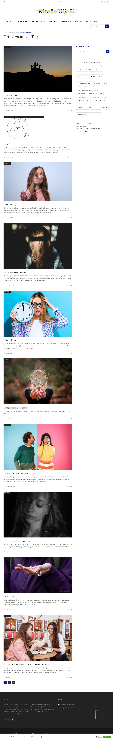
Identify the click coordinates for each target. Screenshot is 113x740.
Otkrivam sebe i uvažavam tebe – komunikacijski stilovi (27, 664)
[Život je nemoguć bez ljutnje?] (38, 381)
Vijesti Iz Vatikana (83, 104)
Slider (93, 86)
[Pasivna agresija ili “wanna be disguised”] (38, 447)
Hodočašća (81, 69)
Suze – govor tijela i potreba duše (17, 541)
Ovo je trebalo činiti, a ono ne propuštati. (88, 128)
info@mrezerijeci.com (66, 704)
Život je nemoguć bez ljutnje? (16, 407)
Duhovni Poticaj (95, 66)
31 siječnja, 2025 (9, 217)
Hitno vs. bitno (10, 340)
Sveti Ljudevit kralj (82, 131)
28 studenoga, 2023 (10, 486)
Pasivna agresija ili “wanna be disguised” (21, 473)
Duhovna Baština (96, 62)
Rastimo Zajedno (82, 86)
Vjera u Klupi (96, 104)
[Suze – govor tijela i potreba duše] (38, 515)
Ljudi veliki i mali (95, 73)
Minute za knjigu (95, 76)
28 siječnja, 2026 (9, 157)
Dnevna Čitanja (82, 62)
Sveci (96, 90)
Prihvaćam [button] (107, 737)
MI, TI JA (78, 121)
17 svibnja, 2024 (9, 418)
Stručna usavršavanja (84, 90)
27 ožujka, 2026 (9, 110)
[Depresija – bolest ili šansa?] (38, 246)
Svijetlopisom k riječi (95, 93)
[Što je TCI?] (38, 128)
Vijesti (105, 97)
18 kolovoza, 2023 (9, 609)
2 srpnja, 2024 (8, 353)
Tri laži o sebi (9, 596)
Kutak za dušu (82, 73)
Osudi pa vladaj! (10, 204)
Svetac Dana (81, 93)
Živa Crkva (81, 114)
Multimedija (90, 79)
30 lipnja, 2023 (8, 677)
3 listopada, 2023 (9, 551)
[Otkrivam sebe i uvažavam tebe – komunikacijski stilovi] (38, 638)
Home (5, 32)
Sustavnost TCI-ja (11, 95)
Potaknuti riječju (99, 83)
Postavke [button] (99, 737)
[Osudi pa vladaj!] (38, 181)
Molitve (80, 79)
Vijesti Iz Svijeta (98, 100)
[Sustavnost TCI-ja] (38, 69)
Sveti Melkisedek (81, 126)
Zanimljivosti (93, 107)
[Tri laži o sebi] (38, 575)
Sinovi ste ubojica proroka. (84, 123)
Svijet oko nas (82, 97)
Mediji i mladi (82, 76)
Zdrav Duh (7, 47)
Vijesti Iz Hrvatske (83, 100)
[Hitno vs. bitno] (38, 314)
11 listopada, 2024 (9, 285)
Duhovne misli (82, 66)
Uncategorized (94, 97)
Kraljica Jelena (92, 69)
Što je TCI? (8, 144)
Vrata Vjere (81, 107)
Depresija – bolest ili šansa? (15, 272)
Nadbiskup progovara (84, 83)
